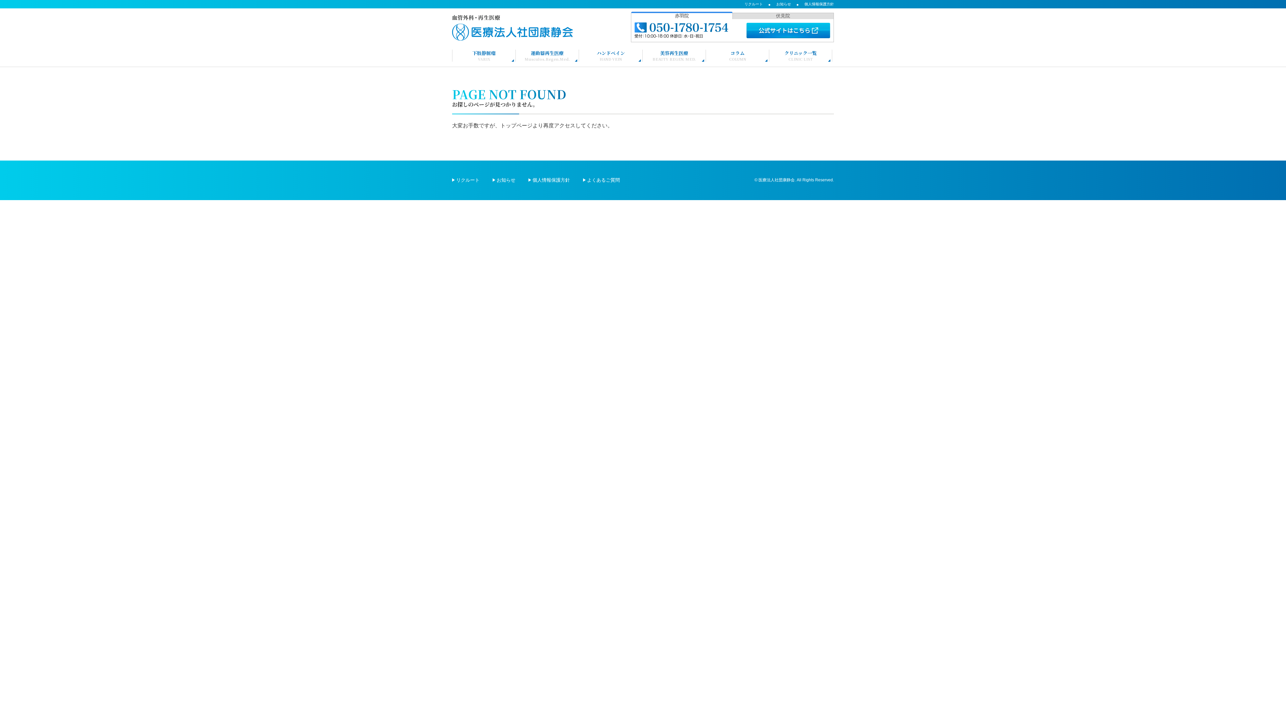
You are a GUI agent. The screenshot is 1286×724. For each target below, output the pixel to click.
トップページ (516, 125)
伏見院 (783, 15)
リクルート (753, 4)
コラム (737, 56)
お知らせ (783, 4)
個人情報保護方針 (819, 4)
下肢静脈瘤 (484, 56)
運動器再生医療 (547, 56)
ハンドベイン (611, 56)
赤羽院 (682, 15)
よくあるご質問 (603, 180)
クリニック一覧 (800, 56)
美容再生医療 (674, 56)
